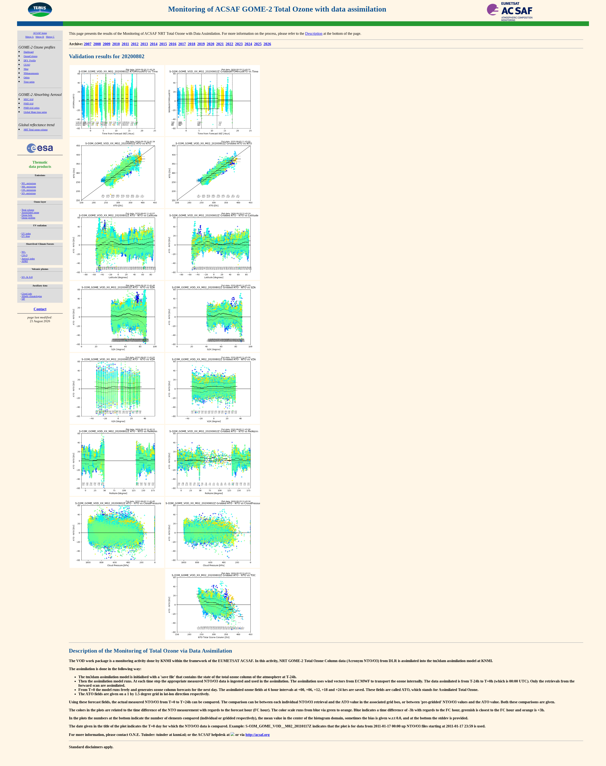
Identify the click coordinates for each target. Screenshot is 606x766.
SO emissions (29, 193)
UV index (26, 233)
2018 (191, 44)
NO (24, 252)
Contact (40, 309)
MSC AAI (28, 99)
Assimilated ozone (30, 212)
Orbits (27, 77)
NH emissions (29, 186)
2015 (163, 44)
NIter (26, 69)
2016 (172, 44)
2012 (134, 44)
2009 (106, 44)
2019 (201, 44)
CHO (24, 255)
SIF (23, 299)
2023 (239, 44)
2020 (210, 44)
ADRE (25, 261)
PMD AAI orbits (32, 108)
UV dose (26, 236)
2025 (258, 44)
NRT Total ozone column (36, 129)
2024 (248, 44)
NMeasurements (31, 73)
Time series (29, 81)
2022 (229, 44)
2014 (153, 44)
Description (313, 33)
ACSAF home (40, 33)
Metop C (50, 37)
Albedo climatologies (32, 296)
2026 (267, 44)
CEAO (27, 64)
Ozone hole (27, 215)
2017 (182, 44)
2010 (116, 44)
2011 (125, 44)
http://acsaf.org (257, 735)
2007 (87, 44)
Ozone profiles (28, 217)
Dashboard (29, 52)
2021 (220, 44)
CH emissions (29, 190)
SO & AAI (27, 277)
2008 (97, 44)
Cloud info (27, 293)
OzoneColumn (30, 56)
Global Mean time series (35, 112)
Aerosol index (28, 258)
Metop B (40, 37)
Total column (28, 210)
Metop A (29, 37)
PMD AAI (28, 103)
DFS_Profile (30, 60)
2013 (144, 44)
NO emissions (29, 183)
